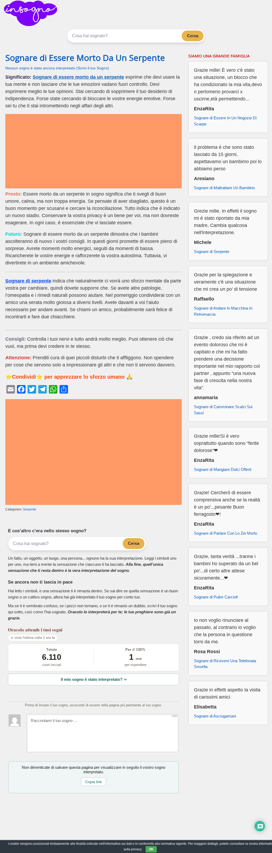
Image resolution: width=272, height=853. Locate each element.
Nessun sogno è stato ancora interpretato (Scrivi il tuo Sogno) (57, 68)
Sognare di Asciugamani (215, 716)
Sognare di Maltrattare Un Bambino (224, 187)
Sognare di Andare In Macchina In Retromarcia (223, 311)
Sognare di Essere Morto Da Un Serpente (85, 57)
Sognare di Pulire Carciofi (216, 597)
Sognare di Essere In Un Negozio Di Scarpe (225, 121)
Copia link (93, 782)
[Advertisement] (93, 151)
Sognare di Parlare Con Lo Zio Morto (225, 533)
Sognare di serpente (28, 281)
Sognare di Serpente (211, 251)
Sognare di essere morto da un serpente (78, 77)
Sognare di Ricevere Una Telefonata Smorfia (225, 663)
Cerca (192, 35)
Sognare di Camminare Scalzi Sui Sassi (223, 409)
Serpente (29, 509)
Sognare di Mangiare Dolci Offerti (222, 469)
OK (151, 849)
